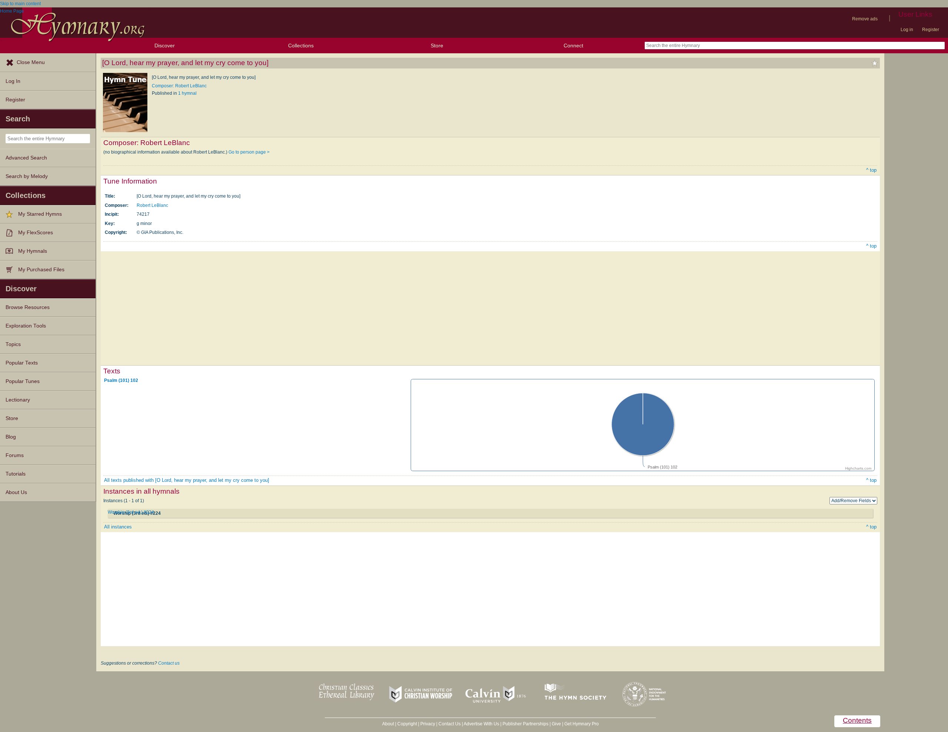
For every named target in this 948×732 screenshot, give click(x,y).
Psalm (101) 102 (121, 380)
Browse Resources (28, 307)
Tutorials (16, 474)
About (388, 723)
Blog (11, 437)
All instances (118, 527)
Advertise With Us (481, 723)
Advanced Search (26, 158)
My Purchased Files (41, 269)
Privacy (427, 723)
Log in (907, 29)
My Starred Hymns (40, 214)
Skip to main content (20, 3)
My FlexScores (35, 232)
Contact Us (449, 723)
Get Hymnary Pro (581, 723)
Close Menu (31, 62)
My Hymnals (32, 251)
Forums (15, 455)
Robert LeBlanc (152, 205)
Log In (13, 81)
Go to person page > (249, 152)
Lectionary (18, 400)
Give (556, 723)
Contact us (169, 663)
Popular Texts (22, 363)
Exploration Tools (26, 326)
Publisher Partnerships (525, 723)
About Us (16, 492)
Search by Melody (27, 176)
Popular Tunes (23, 381)
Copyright (407, 723)
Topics (13, 344)
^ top (871, 170)
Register (930, 29)
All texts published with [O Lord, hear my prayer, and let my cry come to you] (186, 480)
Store (437, 45)
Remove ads (865, 18)
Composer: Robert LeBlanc (179, 85)
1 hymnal (187, 93)
